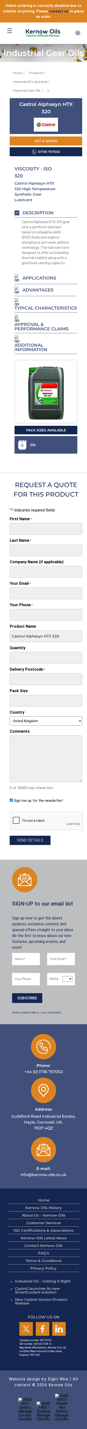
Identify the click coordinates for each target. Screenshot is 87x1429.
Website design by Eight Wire (39, 1379)
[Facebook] (42, 1329)
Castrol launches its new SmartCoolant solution (37, 1290)
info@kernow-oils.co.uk (43, 1171)
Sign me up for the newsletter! (38, 800)
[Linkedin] (59, 1329)
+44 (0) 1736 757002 (43, 1068)
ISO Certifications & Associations (44, 1230)
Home (17, 73)
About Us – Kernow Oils (43, 1215)
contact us (58, 11)
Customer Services (43, 1223)
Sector (54, 978)
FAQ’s (43, 1253)
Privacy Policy (43, 1268)
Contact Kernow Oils (43, 1245)
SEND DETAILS (30, 840)
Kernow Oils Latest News (44, 1238)
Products (36, 73)
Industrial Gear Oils (26, 90)
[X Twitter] (26, 1329)
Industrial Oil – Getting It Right (43, 1281)
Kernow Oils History (43, 1208)
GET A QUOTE (46, 141)
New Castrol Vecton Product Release (41, 1301)
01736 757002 (49, 152)
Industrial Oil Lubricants (30, 81)
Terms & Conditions (44, 1260)
